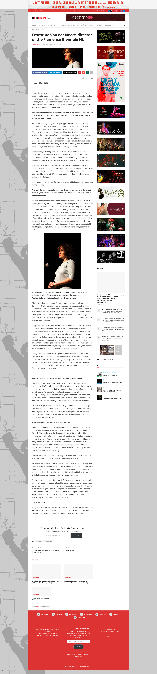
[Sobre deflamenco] (88, 11)
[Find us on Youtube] (119, 10)
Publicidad (108, 25)
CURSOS (50, 25)
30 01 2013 (45, 44)
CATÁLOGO (84, 25)
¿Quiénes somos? (109, 629)
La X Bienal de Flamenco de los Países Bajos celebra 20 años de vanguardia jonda (45, 582)
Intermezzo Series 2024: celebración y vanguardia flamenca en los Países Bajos (76, 582)
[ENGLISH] (99, 25)
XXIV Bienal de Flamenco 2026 (112, 398)
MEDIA (63, 25)
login (37, 606)
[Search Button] (124, 25)
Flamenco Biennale (48, 541)
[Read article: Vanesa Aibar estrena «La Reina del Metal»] (41, 591)
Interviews (58, 44)
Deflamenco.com (72, 666)
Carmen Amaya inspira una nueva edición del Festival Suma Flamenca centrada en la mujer (113, 329)
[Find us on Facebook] (109, 10)
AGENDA (43, 25)
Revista (37, 29)
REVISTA (34, 25)
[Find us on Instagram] (116, 10)
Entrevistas (43, 29)
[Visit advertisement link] (78, 4)
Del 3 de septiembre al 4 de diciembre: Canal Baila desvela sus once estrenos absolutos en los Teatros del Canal (112, 311)
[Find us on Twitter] (111, 10)
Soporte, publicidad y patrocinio (109, 631)
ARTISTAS (56, 25)
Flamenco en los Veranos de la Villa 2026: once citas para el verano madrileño (112, 337)
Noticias (35, 577)
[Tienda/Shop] (100, 11)
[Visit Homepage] (41, 17)
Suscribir (78, 646)
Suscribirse (76, 535)
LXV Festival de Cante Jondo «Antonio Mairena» (112, 391)
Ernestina (38, 541)
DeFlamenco (36, 44)
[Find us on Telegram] (124, 10)
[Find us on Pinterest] (114, 10)
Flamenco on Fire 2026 (110, 375)
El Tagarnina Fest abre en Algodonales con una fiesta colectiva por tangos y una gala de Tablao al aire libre (113, 320)
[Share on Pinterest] (79, 72)
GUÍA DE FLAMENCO (73, 25)
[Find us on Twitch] (121, 10)
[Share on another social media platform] (91, 72)
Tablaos (91, 25)
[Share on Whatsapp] (87, 72)
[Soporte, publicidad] (78, 11)
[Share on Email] (83, 72)
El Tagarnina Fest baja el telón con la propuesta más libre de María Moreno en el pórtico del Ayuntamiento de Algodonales (107, 298)
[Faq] (95, 11)
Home (33, 29)
